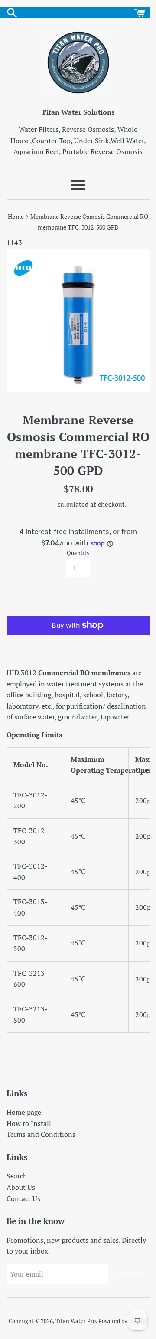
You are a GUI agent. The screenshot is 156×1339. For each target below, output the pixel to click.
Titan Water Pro (75, 1321)
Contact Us (23, 1198)
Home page (23, 1112)
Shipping (43, 504)
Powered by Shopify (123, 1321)
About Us (20, 1187)
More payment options (78, 643)
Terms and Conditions (40, 1134)
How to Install (28, 1123)
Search (16, 1176)
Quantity (78, 553)
